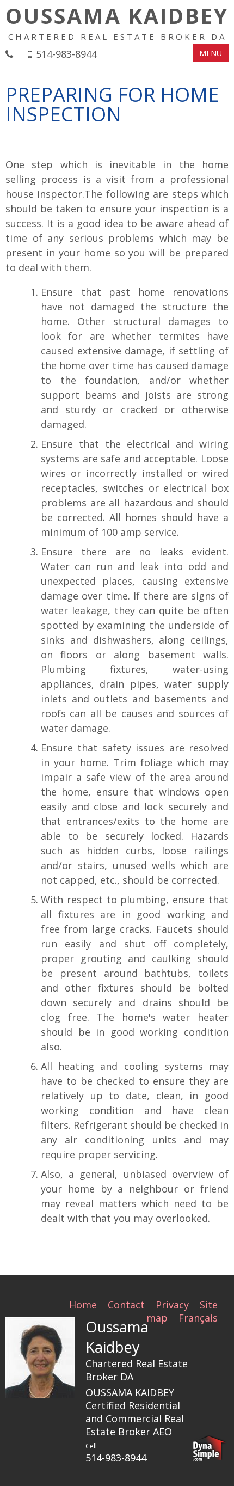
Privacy (172, 1304)
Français (198, 1317)
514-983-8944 (66, 53)
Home (83, 1304)
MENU (210, 53)
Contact (126, 1304)
